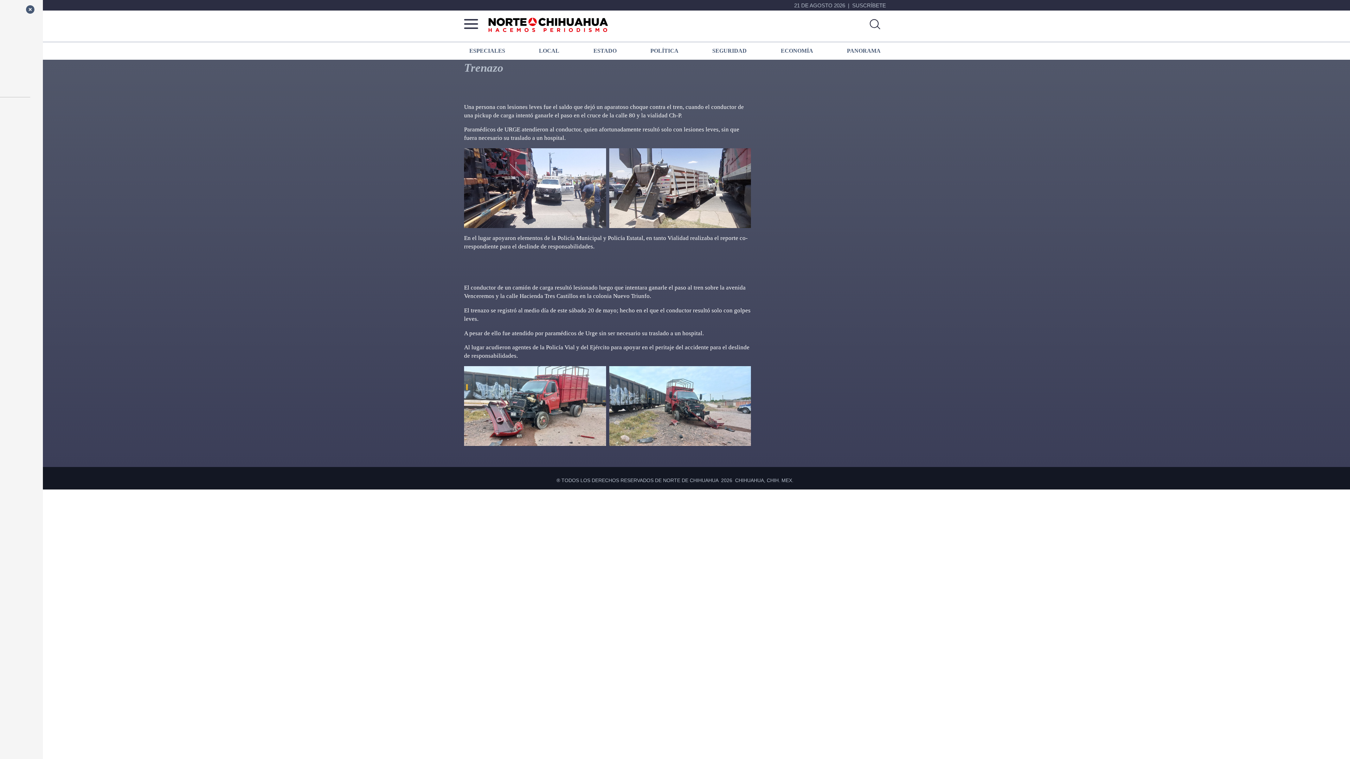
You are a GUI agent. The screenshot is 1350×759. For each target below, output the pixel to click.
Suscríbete (869, 5)
